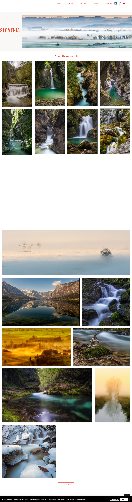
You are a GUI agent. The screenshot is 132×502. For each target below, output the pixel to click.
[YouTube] (124, 3)
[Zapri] (130, 499)
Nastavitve (115, 499)
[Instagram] (120, 3)
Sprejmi (124, 499)
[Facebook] (115, 3)
